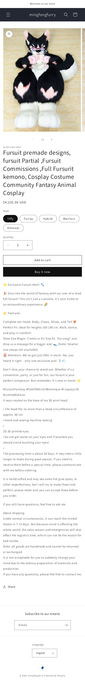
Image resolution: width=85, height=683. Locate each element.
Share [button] (11, 587)
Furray (28, 219)
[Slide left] (33, 139)
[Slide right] (51, 139)
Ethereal (13, 228)
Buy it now (42, 272)
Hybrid (48, 219)
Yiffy (10, 219)
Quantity (8, 237)
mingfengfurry (36, 675)
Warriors (69, 219)
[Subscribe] (66, 625)
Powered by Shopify (54, 675)
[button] (8, 14)
